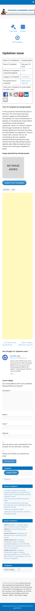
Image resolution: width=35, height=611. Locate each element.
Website (5, 433)
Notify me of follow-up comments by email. (15, 455)
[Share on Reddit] (16, 94)
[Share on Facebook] (5, 94)
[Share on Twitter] (10, 94)
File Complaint (17, 42)
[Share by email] (5, 99)
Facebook (7, 479)
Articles (23, 31)
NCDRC (12, 583)
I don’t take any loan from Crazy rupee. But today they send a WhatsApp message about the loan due (17, 505)
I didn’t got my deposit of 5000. (14, 509)
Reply (12, 374)
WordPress (22, 606)
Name (5, 415)
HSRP (23, 70)
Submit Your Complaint (14, 183)
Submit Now (11, 473)
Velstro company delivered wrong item (25, 345)
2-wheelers (25, 77)
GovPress (13, 606)
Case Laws (13, 31)
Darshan (13, 356)
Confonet (5, 583)
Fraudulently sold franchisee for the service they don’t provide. (15, 535)
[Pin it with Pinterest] (21, 94)
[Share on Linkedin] (26, 94)
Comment (6, 390)
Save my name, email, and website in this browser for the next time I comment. (17, 445)
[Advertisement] (17, 266)
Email (4, 424)
